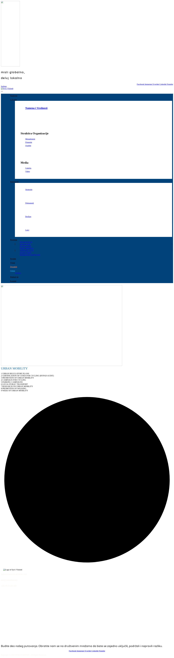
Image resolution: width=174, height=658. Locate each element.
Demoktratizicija (26, 242)
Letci (27, 230)
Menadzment (30, 139)
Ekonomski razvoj (26, 250)
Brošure (28, 217)
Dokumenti (29, 203)
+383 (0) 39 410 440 (8, 586)
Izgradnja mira (25, 244)
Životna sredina (25, 246)
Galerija (28, 168)
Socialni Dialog (25, 253)
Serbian (4, 86)
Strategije (28, 190)
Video (27, 171)
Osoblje (28, 146)
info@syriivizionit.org (9, 580)
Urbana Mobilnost (26, 248)
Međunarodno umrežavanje (30, 255)
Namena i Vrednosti (36, 107)
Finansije (28, 142)
